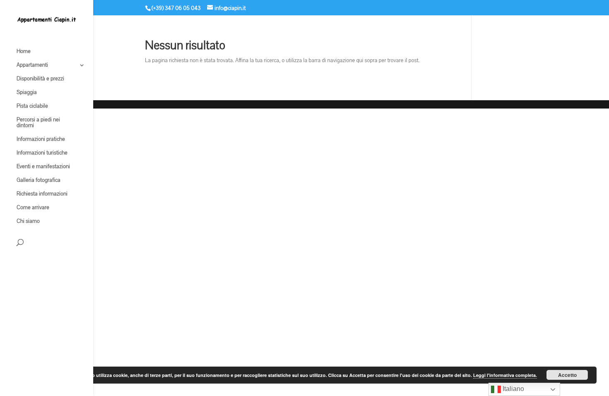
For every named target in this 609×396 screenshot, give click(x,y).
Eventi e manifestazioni (43, 167)
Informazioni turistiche (42, 153)
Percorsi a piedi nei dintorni (38, 123)
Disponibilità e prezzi (40, 79)
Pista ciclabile (32, 106)
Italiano (512, 388)
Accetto (567, 375)
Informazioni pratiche (41, 139)
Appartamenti (32, 65)
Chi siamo (28, 221)
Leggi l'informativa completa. (505, 375)
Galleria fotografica (38, 180)
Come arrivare (33, 208)
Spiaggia (27, 92)
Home (24, 51)
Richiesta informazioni (42, 194)
